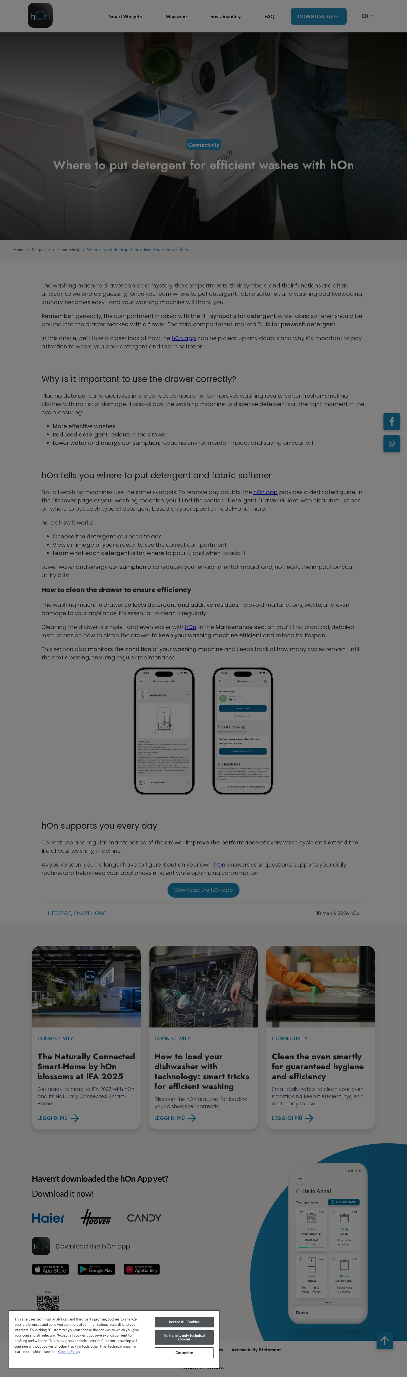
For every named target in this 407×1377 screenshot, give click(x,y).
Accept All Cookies (184, 1322)
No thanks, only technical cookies (184, 1337)
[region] (114, 1339)
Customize (184, 1352)
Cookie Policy (69, 1351)
